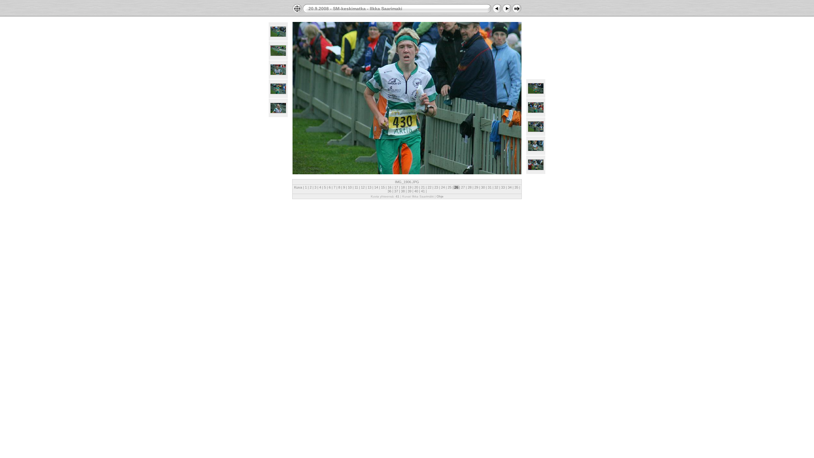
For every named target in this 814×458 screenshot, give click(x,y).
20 (416, 187)
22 (429, 187)
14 (376, 187)
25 (449, 187)
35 (516, 187)
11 (356, 187)
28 (470, 187)
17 (396, 187)
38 (403, 191)
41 (423, 191)
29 (476, 187)
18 (403, 187)
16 (389, 187)
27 (463, 187)
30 (483, 187)
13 (369, 187)
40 (416, 191)
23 (436, 187)
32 (496, 187)
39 (409, 191)
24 (443, 187)
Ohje (440, 196)
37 (396, 191)
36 (390, 191)
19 (409, 187)
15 (383, 187)
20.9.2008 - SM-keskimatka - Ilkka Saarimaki (355, 8)
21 (423, 187)
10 (350, 187)
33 (503, 187)
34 (510, 187)
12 (363, 187)
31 (490, 187)
